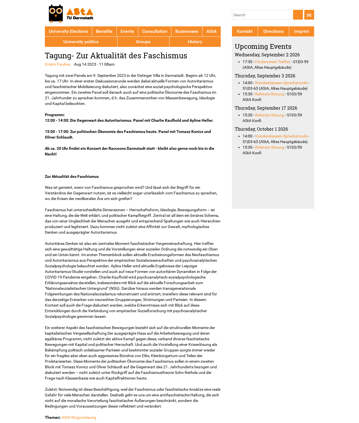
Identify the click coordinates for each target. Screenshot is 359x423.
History (195, 41)
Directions (273, 31)
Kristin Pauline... (59, 64)
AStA (211, 31)
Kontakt (244, 31)
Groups (143, 41)
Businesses (186, 31)
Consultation (154, 31)
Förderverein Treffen (272, 61)
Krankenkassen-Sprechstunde (281, 83)
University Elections (68, 31)
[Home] (71, 14)
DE (309, 15)
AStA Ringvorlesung (79, 417)
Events (127, 31)
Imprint (301, 31)
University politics (81, 41)
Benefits (104, 31)
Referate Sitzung (269, 94)
